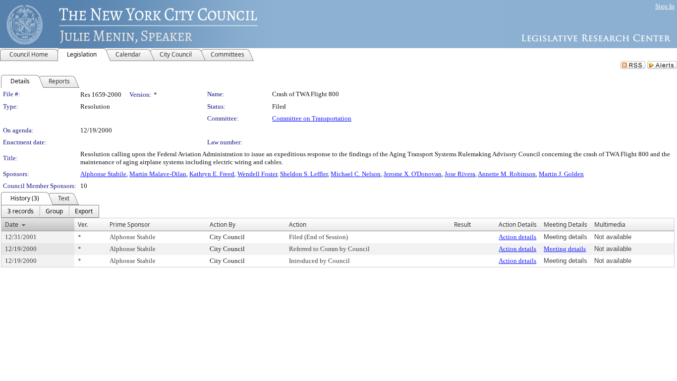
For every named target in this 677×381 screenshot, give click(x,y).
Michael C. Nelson (356, 174)
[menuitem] (20, 211)
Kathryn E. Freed (211, 174)
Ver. (83, 224)
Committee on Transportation (311, 118)
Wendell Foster (257, 174)
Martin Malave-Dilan (157, 174)
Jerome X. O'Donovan (413, 174)
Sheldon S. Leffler (304, 174)
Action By (222, 224)
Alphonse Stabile (103, 174)
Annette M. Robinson (507, 174)
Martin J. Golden (561, 174)
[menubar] (50, 211)
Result (462, 224)
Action (297, 224)
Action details (517, 237)
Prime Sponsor (130, 224)
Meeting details (565, 249)
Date (11, 224)
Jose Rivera (460, 174)
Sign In (665, 6)
